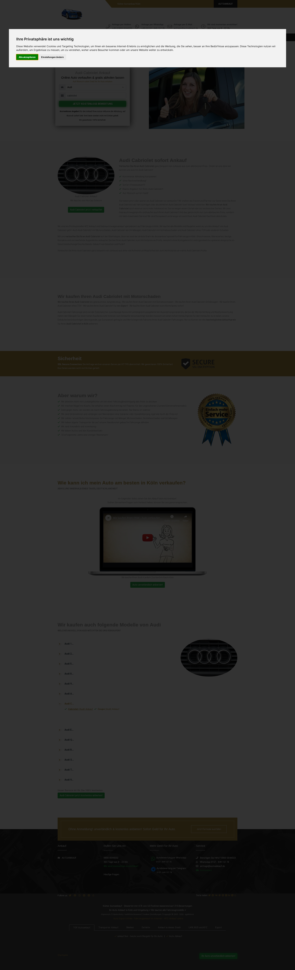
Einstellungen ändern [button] (52, 57)
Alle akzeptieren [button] (27, 57)
